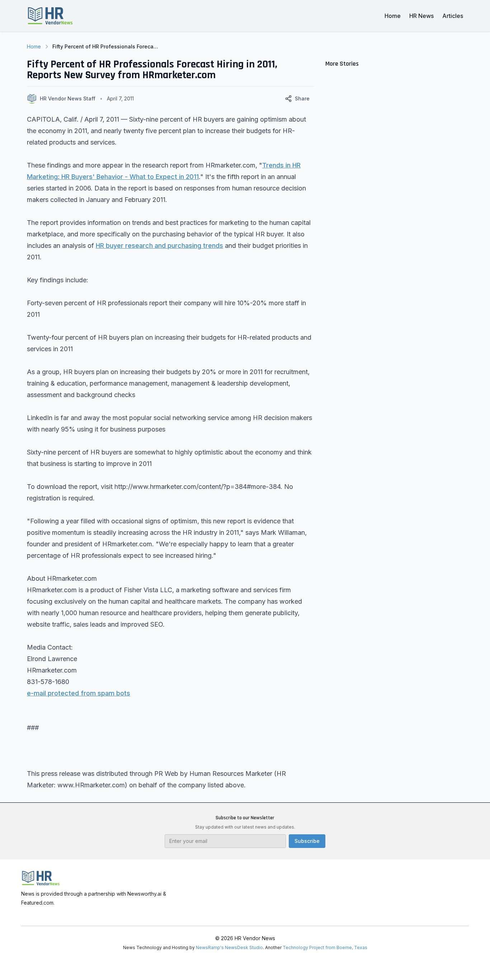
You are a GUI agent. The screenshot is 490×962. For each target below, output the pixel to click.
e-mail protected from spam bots (78, 693)
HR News (421, 15)
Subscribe (307, 841)
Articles (452, 15)
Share (302, 98)
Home (393, 15)
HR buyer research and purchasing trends (159, 245)
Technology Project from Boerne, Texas (325, 947)
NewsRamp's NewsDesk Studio (229, 947)
